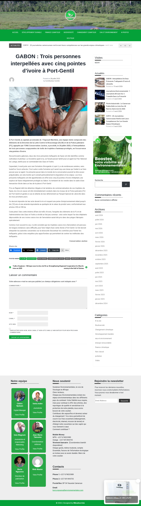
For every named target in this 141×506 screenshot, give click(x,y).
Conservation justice (56, 258)
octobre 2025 (100, 259)
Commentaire (15, 285)
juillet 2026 (99, 220)
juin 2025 (98, 277)
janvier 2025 (100, 299)
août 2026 (99, 215)
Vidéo (97, 360)
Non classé (99, 352)
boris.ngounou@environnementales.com (68, 490)
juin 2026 (98, 224)
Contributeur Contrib (52, 81)
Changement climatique (86, 32)
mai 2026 (98, 228)
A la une (23, 258)
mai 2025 (98, 281)
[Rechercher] (126, 184)
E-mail (12, 318)
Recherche (99, 180)
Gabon (67, 258)
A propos (125, 32)
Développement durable (32, 32)
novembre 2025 (101, 255)
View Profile (19, 415)
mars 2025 (99, 290)
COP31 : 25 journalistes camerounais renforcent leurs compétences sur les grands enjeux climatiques (68, 45)
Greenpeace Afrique (78, 258)
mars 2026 (99, 237)
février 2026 (100, 242)
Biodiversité (69, 32)
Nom (11, 313)
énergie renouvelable (103, 343)
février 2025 (100, 295)
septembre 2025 (101, 264)
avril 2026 (99, 233)
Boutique (70, 38)
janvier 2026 (100, 246)
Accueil (15, 32)
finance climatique (52, 32)
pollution (98, 356)
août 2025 (99, 268)
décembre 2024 (101, 303)
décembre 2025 (101, 250)
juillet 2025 (99, 273)
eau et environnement (109, 32)
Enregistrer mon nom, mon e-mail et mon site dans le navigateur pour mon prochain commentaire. (44, 331)
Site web (12, 324)
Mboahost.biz (79, 503)
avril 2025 (99, 286)
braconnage (42, 258)
